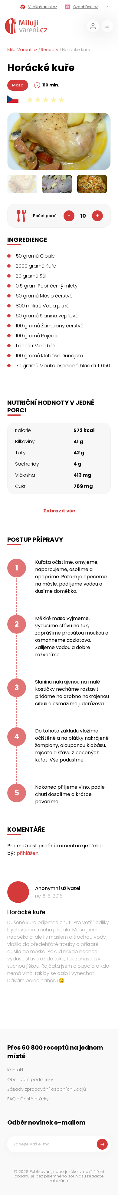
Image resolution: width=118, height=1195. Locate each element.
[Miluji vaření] (26, 26)
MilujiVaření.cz (22, 50)
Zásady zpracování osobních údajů (46, 1089)
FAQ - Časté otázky (28, 1099)
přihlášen (27, 853)
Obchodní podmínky (30, 1079)
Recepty (49, 50)
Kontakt (15, 1070)
